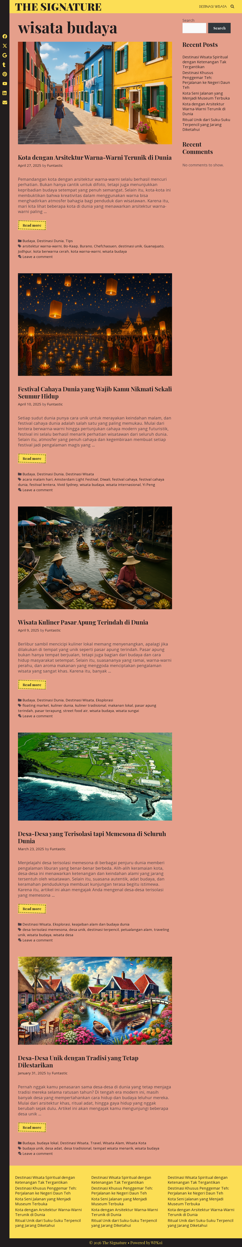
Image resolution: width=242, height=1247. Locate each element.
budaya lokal (47, 1142)
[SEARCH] (232, 6)
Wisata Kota (136, 1142)
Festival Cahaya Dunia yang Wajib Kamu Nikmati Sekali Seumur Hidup (95, 392)
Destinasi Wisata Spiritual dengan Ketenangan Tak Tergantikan (205, 61)
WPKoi (156, 1242)
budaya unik (32, 1148)
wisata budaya (114, 251)
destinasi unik (130, 246)
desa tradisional (77, 1148)
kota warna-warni (86, 251)
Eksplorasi (104, 700)
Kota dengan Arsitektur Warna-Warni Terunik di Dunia (95, 157)
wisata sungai (127, 710)
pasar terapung (48, 710)
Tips (69, 240)
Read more (34, 226)
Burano (86, 246)
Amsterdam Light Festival (76, 479)
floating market (35, 705)
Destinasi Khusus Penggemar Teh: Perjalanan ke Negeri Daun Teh (206, 80)
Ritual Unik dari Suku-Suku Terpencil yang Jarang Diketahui (206, 124)
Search (188, 20)
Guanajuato (154, 246)
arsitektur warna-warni (42, 246)
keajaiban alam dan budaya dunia (101, 924)
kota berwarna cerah (51, 251)
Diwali (105, 479)
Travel (95, 1142)
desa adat (53, 1148)
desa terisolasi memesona (44, 929)
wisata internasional (123, 484)
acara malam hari (37, 479)
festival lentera (42, 484)
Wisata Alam (113, 1142)
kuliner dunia (62, 705)
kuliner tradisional (90, 705)
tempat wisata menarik (113, 1148)
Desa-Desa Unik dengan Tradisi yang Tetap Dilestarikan (78, 1061)
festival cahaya (124, 479)
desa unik (77, 929)
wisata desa (63, 934)
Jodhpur (24, 251)
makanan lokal (120, 705)
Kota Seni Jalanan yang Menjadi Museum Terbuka (206, 96)
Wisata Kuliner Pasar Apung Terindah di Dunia (83, 622)
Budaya (28, 240)
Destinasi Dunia (50, 240)
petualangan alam (136, 929)
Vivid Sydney (67, 484)
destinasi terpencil (103, 929)
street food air (75, 710)
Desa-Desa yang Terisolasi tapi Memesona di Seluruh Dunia (92, 837)
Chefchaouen (105, 246)
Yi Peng (149, 484)
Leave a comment (37, 256)
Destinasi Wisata (213, 6)
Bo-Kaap (71, 246)
